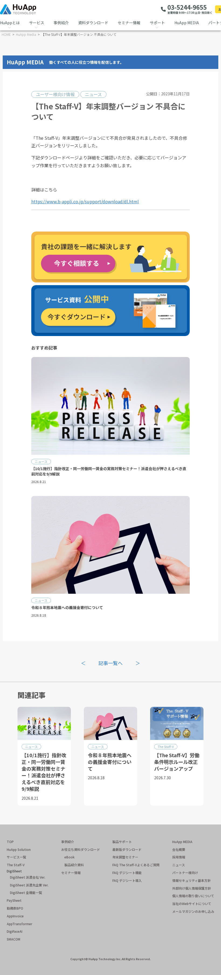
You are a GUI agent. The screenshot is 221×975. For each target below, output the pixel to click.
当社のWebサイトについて (191, 903)
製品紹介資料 (74, 865)
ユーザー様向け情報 (55, 94)
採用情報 (178, 857)
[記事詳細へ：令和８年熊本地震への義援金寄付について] (110, 559)
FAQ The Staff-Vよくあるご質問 (136, 865)
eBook (69, 857)
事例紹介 (61, 22)
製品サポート (122, 842)
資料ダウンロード (93, 22)
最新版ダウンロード (126, 849)
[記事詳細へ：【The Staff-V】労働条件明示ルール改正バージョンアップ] (176, 756)
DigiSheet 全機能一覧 (26, 892)
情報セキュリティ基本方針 (191, 880)
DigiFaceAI (14, 931)
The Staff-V (166, 746)
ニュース (93, 94)
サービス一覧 (16, 857)
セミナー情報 (129, 22)
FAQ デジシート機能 (127, 873)
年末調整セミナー (125, 857)
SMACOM (13, 939)
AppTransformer (19, 924)
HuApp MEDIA (186, 22)
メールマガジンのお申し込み (193, 911)
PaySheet (14, 900)
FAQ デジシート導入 (127, 880)
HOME (6, 34)
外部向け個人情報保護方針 (191, 888)
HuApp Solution (19, 849)
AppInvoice (15, 916)
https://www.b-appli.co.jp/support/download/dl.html (85, 201)
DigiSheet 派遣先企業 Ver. (29, 885)
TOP (10, 842)
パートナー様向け (185, 873)
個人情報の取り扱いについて (193, 896)
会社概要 (178, 849)
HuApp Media (26, 34)
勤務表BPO (15, 908)
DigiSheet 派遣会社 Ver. (27, 877)
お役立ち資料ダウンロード (80, 849)
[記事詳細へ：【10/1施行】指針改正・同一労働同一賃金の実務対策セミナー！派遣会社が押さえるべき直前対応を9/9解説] (110, 422)
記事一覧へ (110, 662)
